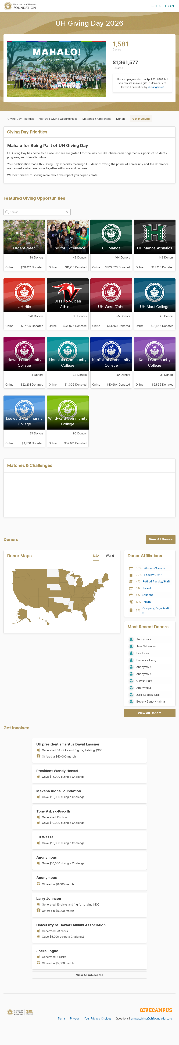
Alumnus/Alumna (154, 568)
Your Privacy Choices (97, 1018)
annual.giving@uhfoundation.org (151, 1018)
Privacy (75, 1018)
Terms (62, 1018)
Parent (146, 588)
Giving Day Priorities (21, 118)
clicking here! (156, 87)
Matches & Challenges (96, 118)
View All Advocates (89, 975)
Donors (121, 118)
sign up (156, 6)
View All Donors (161, 539)
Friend (148, 601)
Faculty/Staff (153, 575)
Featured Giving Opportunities (58, 118)
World (110, 555)
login (169, 6)
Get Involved (141, 118)
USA (96, 555)
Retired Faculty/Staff (156, 581)
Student (147, 595)
